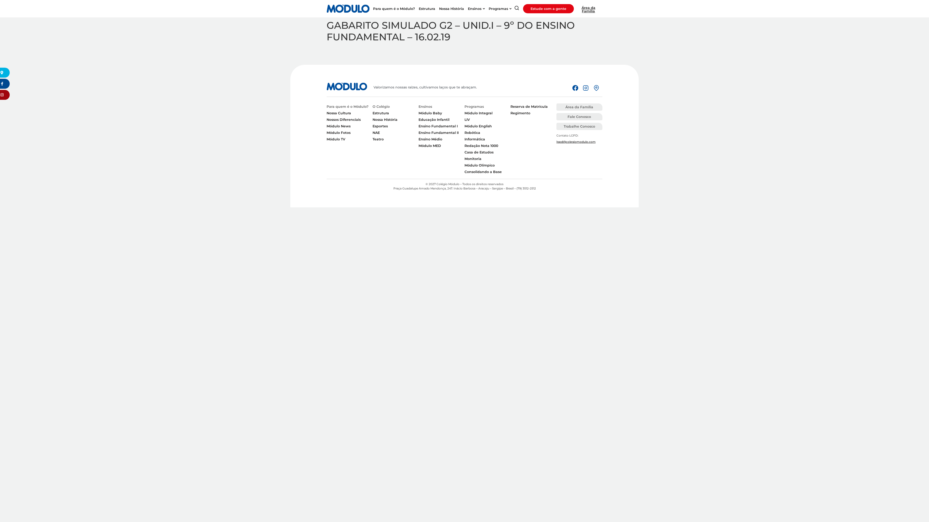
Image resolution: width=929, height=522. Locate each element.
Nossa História (385, 119)
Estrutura (381, 113)
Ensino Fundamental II (439, 132)
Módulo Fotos (339, 132)
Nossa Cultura (339, 113)
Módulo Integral (478, 113)
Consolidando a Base (483, 172)
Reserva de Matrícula (529, 106)
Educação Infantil (434, 119)
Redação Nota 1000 (481, 146)
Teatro (378, 139)
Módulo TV (336, 139)
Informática (474, 139)
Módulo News (339, 126)
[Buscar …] (516, 9)
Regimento (520, 113)
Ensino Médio (430, 139)
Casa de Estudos (479, 152)
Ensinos (425, 106)
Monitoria (472, 159)
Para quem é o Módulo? (347, 106)
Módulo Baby (430, 113)
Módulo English (478, 126)
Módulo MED (430, 146)
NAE (376, 132)
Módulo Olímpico (479, 165)
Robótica (472, 132)
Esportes (380, 126)
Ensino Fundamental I (438, 126)
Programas (474, 106)
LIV (467, 119)
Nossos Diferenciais (344, 119)
